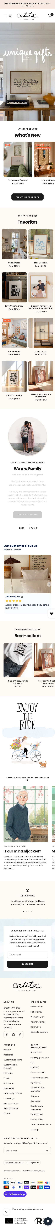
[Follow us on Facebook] (7, 1034)
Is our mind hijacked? (22, 851)
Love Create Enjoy (14, 306)
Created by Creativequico (34, 1171)
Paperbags (9, 1098)
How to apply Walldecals (37, 1108)
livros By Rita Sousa (14, 846)
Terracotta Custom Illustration (41, 395)
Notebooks (9, 1083)
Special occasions (39, 1032)
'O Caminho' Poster (18, 180)
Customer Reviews (39, 1077)
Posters (7, 1049)
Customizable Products (10, 1066)
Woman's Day (37, 1016)
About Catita (36, 1052)
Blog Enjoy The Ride (40, 1057)
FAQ (32, 1062)
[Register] (47, 1151)
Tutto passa (41, 351)
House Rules (14, 351)
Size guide (35, 1101)
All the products (11, 1108)
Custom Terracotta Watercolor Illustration (41, 307)
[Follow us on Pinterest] (20, 1034)
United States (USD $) (14, 1162)
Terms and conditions (41, 1124)
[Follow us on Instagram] (13, 1034)
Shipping (35, 1096)
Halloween (36, 1026)
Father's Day (36, 1011)
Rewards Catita (38, 1072)
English (33, 1162)
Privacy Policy (37, 1119)
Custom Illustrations (13, 1059)
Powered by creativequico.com (27, 1209)
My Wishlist (36, 1082)
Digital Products (11, 1103)
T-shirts (7, 1078)
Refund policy (37, 1114)
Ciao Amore (14, 263)
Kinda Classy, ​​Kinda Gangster (18, 682)
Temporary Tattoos (13, 1093)
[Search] (10, 16)
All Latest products (27, 197)
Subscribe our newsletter (37, 1089)
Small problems (14, 395)
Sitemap (35, 1129)
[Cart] (49, 15)
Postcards (8, 1054)
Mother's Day (37, 1006)
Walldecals (9, 1088)
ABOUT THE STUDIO (27, 515)
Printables (8, 1073)
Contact (34, 1067)
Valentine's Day (38, 1021)
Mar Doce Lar (41, 263)
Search (7, 1113)
